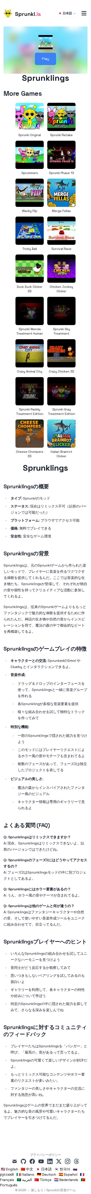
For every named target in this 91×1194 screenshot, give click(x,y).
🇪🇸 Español (68, 1174)
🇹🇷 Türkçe (42, 1179)
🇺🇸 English (9, 1169)
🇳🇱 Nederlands (66, 1179)
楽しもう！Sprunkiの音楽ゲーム (53, 1190)
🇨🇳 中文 (27, 1169)
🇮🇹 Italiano (25, 1174)
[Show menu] (83, 13)
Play (45, 58)
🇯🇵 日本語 (65, 13)
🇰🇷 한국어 (62, 1169)
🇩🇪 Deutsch (46, 1174)
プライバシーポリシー (45, 1155)
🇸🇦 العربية (24, 1179)
